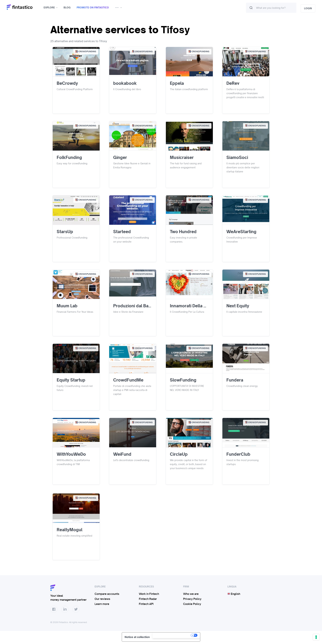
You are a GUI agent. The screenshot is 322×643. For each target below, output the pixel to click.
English (235, 594)
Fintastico (24, 7)
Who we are (191, 594)
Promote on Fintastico (93, 7)
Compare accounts (107, 594)
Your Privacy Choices (172, 635)
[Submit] (251, 7)
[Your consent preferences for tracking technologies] (316, 637)
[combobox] (271, 8)
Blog (67, 7)
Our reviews (102, 599)
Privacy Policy (192, 599)
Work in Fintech (149, 594)
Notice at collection (137, 637)
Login (308, 8)
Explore (49, 7)
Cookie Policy (192, 604)
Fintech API (146, 604)
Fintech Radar (148, 599)
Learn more (102, 604)
